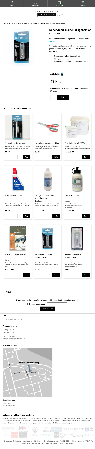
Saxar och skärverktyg (31, 23)
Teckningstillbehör (14, 23)
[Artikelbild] (62, 74)
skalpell (52, 41)
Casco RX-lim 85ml (13, 195)
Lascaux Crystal (72, 195)
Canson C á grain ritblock (16, 254)
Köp (63, 97)
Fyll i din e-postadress (36, 304)
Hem (4, 23)
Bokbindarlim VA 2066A (75, 143)
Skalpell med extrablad (15, 143)
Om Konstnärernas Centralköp (13, 319)
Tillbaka (8, 292)
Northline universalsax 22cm (47, 143)
